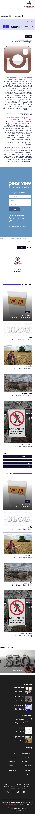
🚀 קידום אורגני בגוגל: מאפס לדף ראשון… (19, 668)
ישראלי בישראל (18, 705)
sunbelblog (26, 42)
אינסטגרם (21, 247)
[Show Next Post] (4, 26)
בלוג (27, 312)
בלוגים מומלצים (26, 444)
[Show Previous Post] (7, 26)
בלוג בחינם (26, 315)
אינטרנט (28, 36)
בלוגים (30, 338)
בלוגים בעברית (27, 394)
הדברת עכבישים (18, 696)
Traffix (29, 241)
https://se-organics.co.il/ (11, 804)
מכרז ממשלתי (19, 688)
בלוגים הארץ (27, 366)
